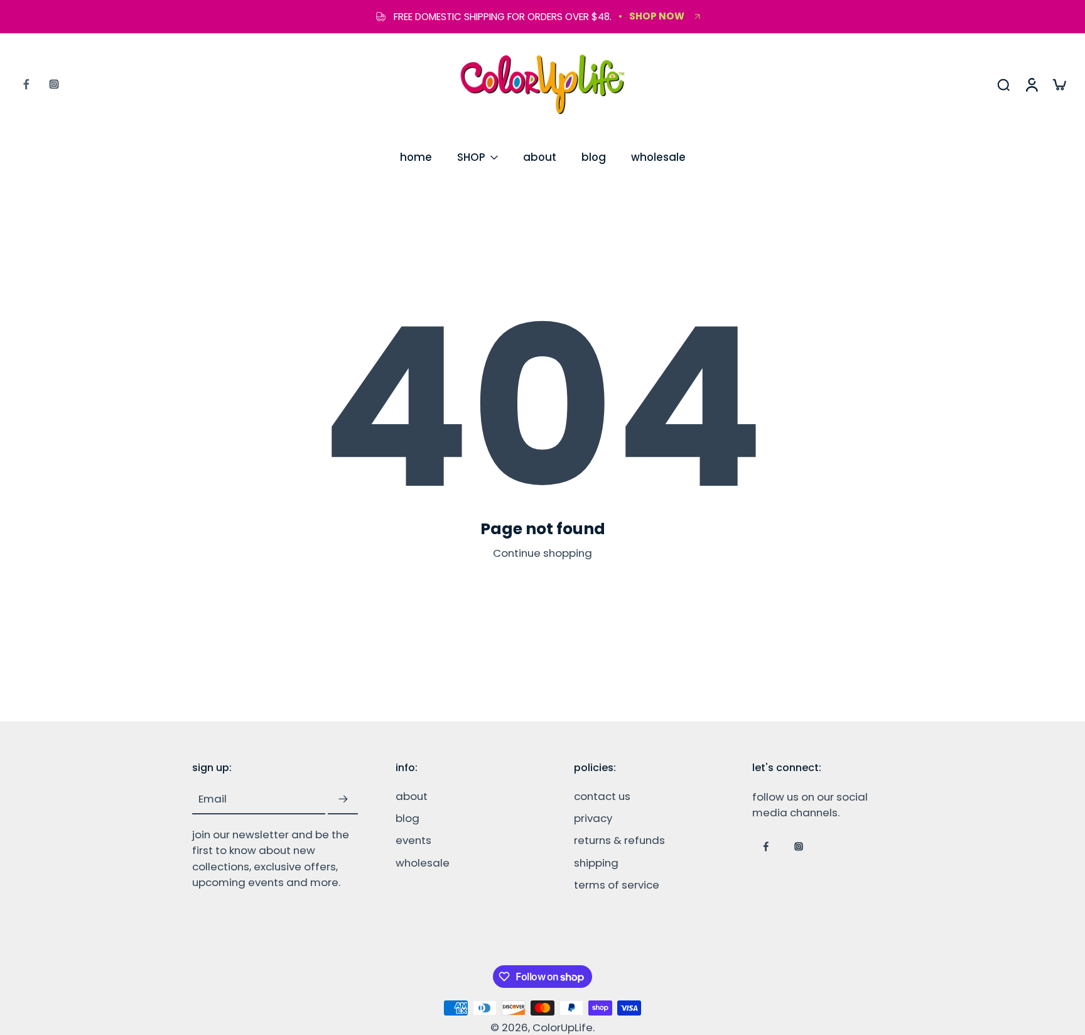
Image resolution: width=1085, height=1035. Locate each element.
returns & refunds (619, 841)
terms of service (616, 885)
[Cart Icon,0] (1058, 84)
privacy (593, 819)
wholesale (658, 157)
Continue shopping (542, 553)
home (416, 157)
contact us (602, 797)
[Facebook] (26, 84)
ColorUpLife (562, 1027)
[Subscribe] (343, 800)
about (539, 157)
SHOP (471, 157)
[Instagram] (54, 84)
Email (212, 799)
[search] (1003, 84)
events (413, 841)
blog (593, 157)
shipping (596, 863)
